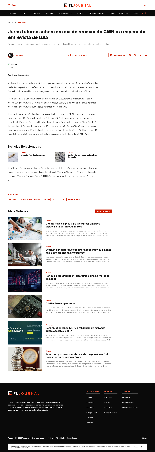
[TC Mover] (10, 55)
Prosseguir (138, 447)
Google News (91, 413)
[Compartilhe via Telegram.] (140, 55)
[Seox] (144, 438)
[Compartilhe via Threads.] (135, 55)
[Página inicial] (23, 393)
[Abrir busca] (145, 5)
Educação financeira (96, 13)
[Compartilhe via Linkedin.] (145, 55)
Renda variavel (127, 402)
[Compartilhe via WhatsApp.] (117, 55)
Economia (49, 13)
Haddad (47, 199)
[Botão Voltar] (142, 13)
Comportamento (65, 13)
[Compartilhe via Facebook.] (129, 55)
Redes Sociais (93, 392)
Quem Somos (72, 438)
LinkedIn (89, 423)
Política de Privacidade (56, 438)
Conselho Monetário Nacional (30, 199)
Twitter (89, 397)
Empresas (36, 13)
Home (10, 22)
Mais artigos (102, 211)
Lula (62, 199)
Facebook (90, 402)
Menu (13, 5)
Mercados (12, 13)
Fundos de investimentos (119, 13)
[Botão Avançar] (145, 13)
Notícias (108, 392)
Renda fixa (126, 397)
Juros (55, 199)
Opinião (80, 13)
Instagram (90, 407)
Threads (89, 418)
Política (24, 13)
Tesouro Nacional (73, 199)
